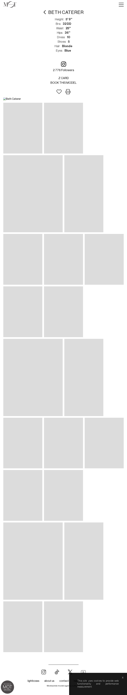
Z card (63, 78)
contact (64, 681)
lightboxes (33, 681)
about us (49, 681)
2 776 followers (63, 70)
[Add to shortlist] (59, 91)
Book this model (63, 82)
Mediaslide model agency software (63, 686)
